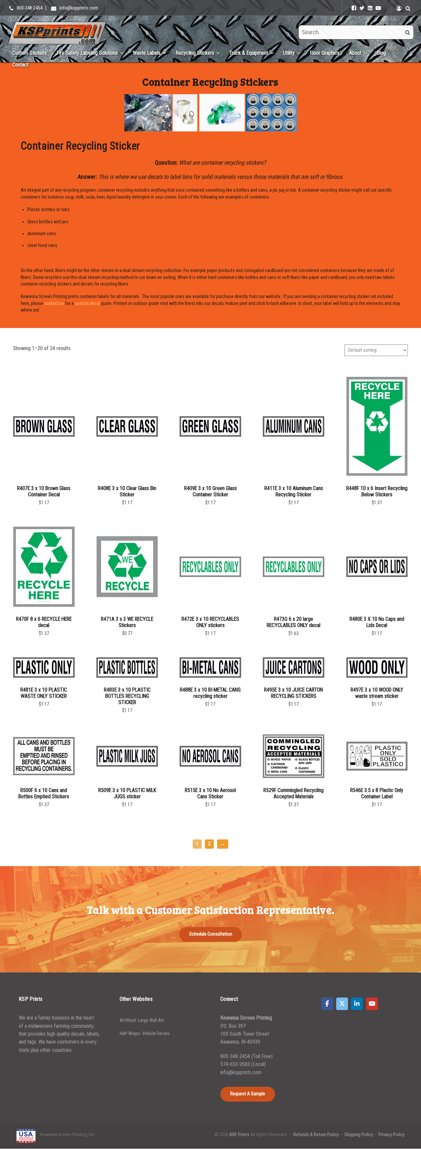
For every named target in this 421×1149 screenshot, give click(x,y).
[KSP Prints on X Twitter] (342, 1004)
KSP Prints (239, 1134)
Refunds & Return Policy (316, 1134)
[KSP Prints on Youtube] (372, 1004)
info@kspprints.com (240, 1072)
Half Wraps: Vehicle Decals (145, 1033)
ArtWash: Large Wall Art (142, 1020)
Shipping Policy (358, 1134)
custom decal (87, 303)
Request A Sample (247, 1094)
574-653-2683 (235, 1064)
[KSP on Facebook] (354, 8)
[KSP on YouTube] (378, 8)
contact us (54, 303)
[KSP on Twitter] (361, 8)
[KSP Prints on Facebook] (327, 1004)
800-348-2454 (235, 1056)
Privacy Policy (392, 1134)
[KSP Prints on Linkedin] (357, 1004)
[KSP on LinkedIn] (370, 8)
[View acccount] (399, 8)
